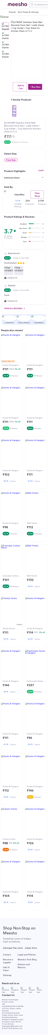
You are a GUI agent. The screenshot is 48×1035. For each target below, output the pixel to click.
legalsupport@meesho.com (12, 1026)
